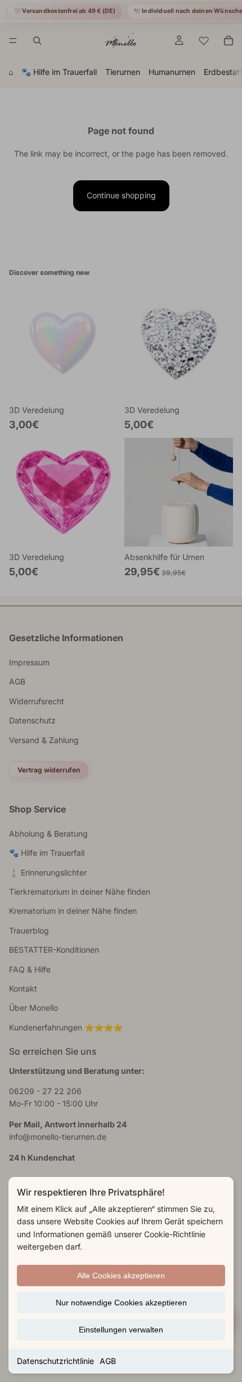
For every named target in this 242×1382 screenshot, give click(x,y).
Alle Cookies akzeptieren (121, 1275)
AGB (108, 1361)
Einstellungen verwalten (121, 1329)
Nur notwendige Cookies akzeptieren (121, 1302)
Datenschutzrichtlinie (55, 1361)
